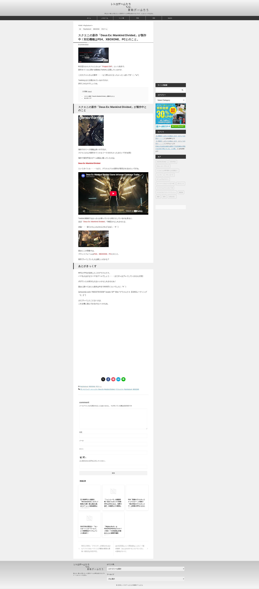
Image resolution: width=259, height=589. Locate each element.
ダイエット (180, 183)
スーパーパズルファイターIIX (165, 183)
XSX (154, 18)
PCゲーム (99, 386)
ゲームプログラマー (163, 179)
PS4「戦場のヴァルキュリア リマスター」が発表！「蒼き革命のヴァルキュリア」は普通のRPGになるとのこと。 (136, 504)
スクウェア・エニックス (90, 389)
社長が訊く (172, 196)
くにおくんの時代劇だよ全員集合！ (167, 170)
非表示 (89, 91)
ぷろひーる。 (105, 18)
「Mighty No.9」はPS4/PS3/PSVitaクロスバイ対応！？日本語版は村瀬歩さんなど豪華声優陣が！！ (112, 531)
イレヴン (159, 175)
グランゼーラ (169, 175)
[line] (123, 379)
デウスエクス (119, 389)
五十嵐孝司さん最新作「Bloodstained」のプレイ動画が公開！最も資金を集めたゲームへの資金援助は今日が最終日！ (89, 504)
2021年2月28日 (161, 162)
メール (81, 440)
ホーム (89, 18)
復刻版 (181, 192)
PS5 (137, 18)
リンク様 (121, 18)
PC (81, 389)
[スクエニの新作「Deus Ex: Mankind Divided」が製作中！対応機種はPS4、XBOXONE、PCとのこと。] (118, 379)
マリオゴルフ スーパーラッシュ (166, 192)
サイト (81, 449)
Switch (170, 18)
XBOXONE (92, 386)
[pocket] (113, 379)
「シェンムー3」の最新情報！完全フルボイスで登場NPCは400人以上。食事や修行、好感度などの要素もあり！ (113, 504)
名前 (80, 432)
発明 (164, 196)
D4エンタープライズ (163, 166)
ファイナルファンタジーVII (165, 188)
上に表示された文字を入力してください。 (92, 461)
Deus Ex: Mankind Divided (106, 389)
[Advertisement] (95, 329)
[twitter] (103, 379)
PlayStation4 (84, 386)
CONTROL (173, 162)
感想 (158, 196)
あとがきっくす (87, 98)
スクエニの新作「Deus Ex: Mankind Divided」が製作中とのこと (99, 96)
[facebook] (108, 379)
